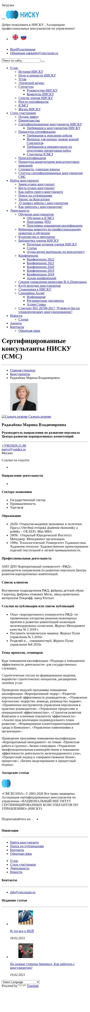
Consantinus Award (31, 293)
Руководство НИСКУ (42, 90)
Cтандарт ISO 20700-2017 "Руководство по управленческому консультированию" (49, 310)
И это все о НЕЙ (22, 931)
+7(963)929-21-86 (14, 445)
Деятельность (19, 210)
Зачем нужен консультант (36, 184)
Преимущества (29, 120)
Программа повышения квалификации (54, 225)
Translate (33, 986)
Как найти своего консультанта (40, 192)
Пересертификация (32, 158)
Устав (22, 79)
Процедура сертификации (37, 131)
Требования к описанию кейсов (49, 135)
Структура (25, 86)
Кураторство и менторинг (36, 237)
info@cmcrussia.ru (45, 53)
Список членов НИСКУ (35, 98)
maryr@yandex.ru (14, 449)
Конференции (28, 255)
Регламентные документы (45, 300)
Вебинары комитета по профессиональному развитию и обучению (49, 231)
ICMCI (23, 105)
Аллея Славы (36, 304)
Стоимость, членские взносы (39, 169)
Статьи (32, 248)
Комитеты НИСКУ (40, 94)
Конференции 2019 (40, 270)
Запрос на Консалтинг (34, 199)
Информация (36, 297)
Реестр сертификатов (33, 101)
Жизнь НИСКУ (29, 109)
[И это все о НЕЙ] (25, 924)
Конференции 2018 (40, 274)
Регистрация (26, 49)
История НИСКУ (30, 71)
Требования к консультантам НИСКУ (53, 128)
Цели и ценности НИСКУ (37, 75)
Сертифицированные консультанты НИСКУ (50, 124)
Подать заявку (28, 116)
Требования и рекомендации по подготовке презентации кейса (49, 148)
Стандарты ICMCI (40, 154)
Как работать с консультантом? (40, 207)
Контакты (17, 327)
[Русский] (23, 39)
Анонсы (16, 323)
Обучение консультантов (36, 214)
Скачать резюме (39, 416)
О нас (14, 68)
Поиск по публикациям (35, 195)
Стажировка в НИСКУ (34, 289)
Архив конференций (41, 278)
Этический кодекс (31, 83)
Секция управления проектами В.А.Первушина (52, 282)
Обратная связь (21, 53)
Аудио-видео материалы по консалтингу (56, 252)
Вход (13, 49)
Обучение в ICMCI (40, 218)
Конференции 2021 (40, 263)
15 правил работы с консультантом (43, 203)
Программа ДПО (39, 222)
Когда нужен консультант (36, 188)
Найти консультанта (24, 180)
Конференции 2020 (40, 267)
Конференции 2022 (40, 259)
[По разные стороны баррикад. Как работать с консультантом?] (25, 957)
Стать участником (23, 113)
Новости (16, 315)
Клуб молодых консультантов (39, 285)
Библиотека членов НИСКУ (38, 240)
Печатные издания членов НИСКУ (52, 244)
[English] (15, 39)
